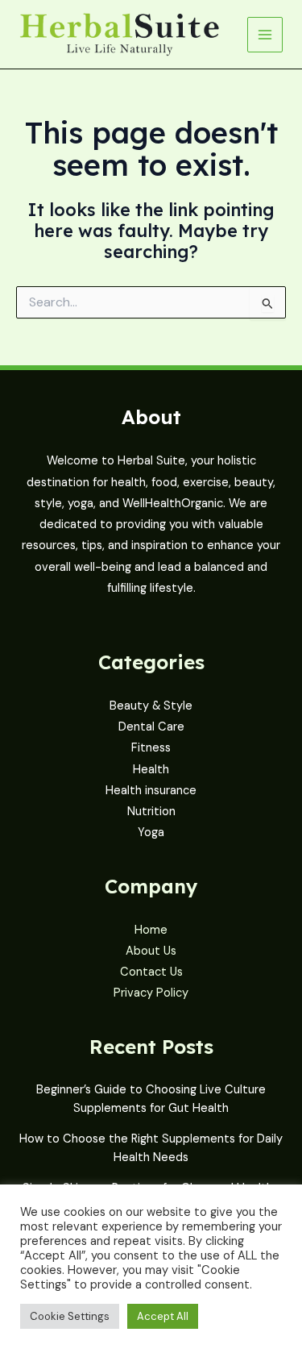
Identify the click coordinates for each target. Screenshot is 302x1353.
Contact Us (151, 972)
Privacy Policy (151, 993)
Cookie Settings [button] (70, 1316)
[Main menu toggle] (265, 34)
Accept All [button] (162, 1316)
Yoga (151, 832)
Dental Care (151, 727)
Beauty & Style (151, 706)
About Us (151, 951)
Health (151, 769)
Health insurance (151, 790)
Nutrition (151, 811)
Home (151, 930)
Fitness (151, 748)
